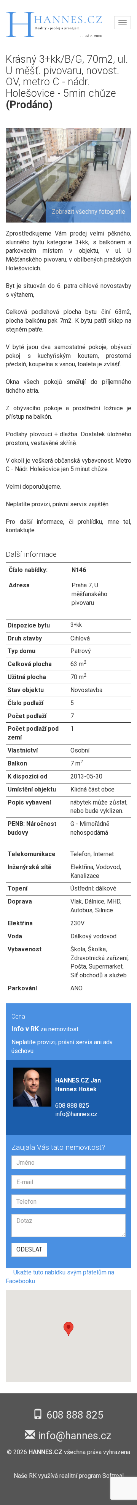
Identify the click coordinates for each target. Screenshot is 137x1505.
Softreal (113, 1475)
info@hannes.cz (76, 1114)
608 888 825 (72, 1105)
